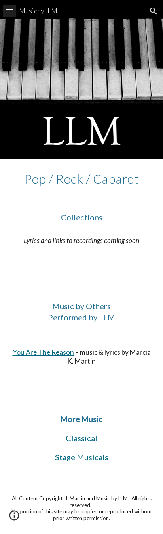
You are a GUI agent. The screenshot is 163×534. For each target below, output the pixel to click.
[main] (81, 178)
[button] (9, 11)
